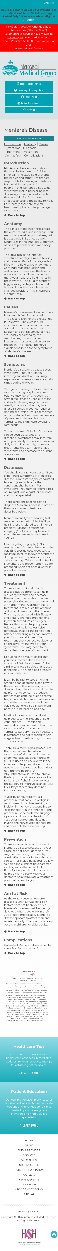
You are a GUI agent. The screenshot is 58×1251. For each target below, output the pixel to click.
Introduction (12, 144)
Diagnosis (29, 148)
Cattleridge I (15, 37)
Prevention (30, 151)
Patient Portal (31, 96)
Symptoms (12, 148)
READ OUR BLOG (30, 1073)
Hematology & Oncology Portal (31, 90)
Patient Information (29, 1169)
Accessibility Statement (29, 1211)
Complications (34, 155)
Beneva (38, 48)
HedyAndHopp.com (33, 1244)
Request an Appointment (31, 83)
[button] (54, 1234)
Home (29, 1140)
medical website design (14, 1021)
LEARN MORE (30, 20)
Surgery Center (29, 1165)
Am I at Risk (13, 155)
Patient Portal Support (30, 103)
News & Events (29, 1179)
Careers (29, 1174)
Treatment (12, 151)
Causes (43, 144)
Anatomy (30, 144)
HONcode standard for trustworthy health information (25, 1012)
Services (29, 1155)
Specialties (29, 1160)
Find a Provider (29, 1150)
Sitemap (29, 1194)
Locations (29, 1184)
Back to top (16, 215)
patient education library (27, 995)
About (29, 1145)
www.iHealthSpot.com (28, 980)
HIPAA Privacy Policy (29, 1189)
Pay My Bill (31, 109)
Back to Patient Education (29, 138)
